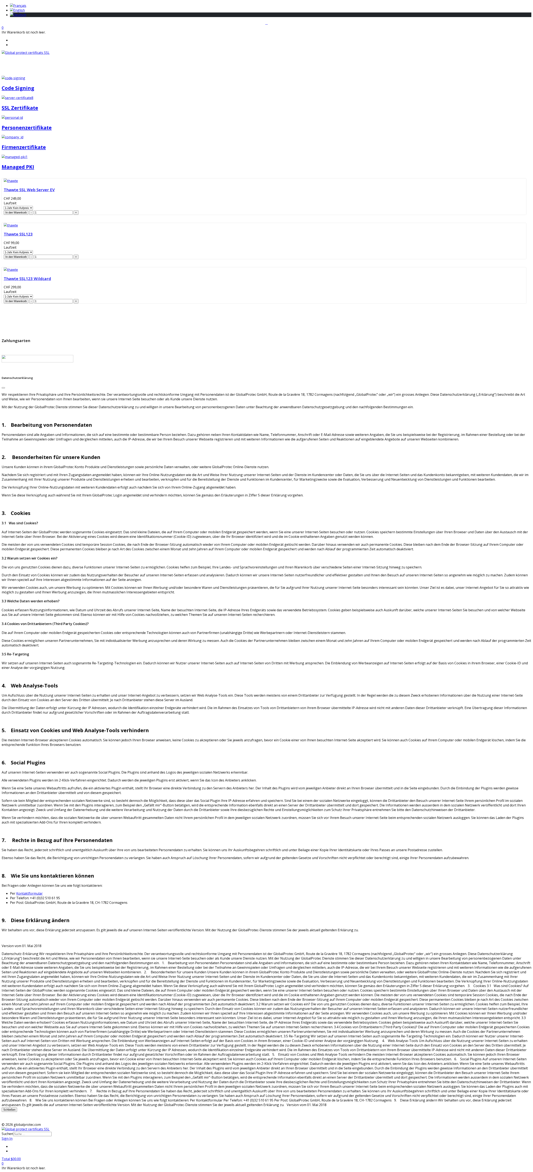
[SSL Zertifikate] (17, 97)
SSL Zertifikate (20, 107)
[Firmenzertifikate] (12, 137)
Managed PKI (18, 166)
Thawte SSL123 (18, 234)
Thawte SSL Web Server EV (29, 189)
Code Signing (18, 87)
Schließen (9, 1109)
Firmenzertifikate (24, 147)
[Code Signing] (13, 78)
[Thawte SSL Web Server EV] (11, 181)
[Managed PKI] (14, 157)
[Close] (3, 387)
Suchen (7, 1133)
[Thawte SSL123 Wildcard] (11, 269)
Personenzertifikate (27, 127)
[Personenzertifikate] (12, 117)
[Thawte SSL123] (11, 225)
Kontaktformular (29, 893)
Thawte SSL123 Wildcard (27, 278)
